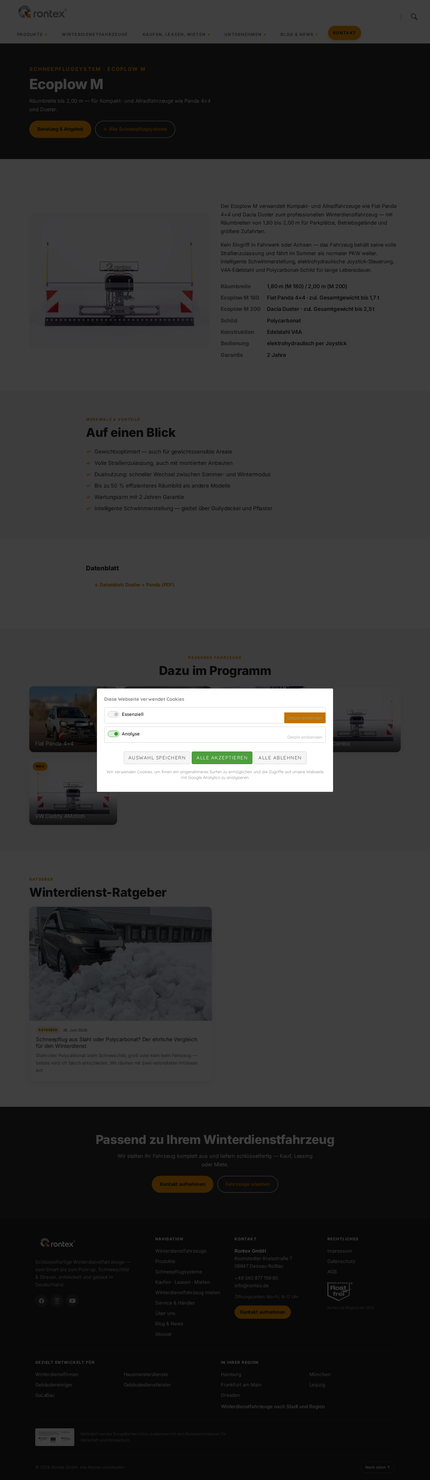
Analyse (131, 733)
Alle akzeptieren (222, 758)
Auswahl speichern (157, 758)
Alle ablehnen (280, 758)
